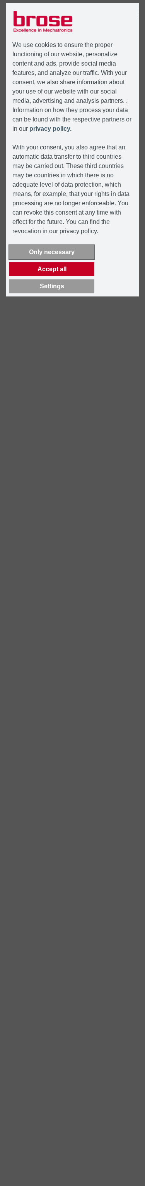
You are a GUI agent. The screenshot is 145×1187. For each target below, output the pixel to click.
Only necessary (52, 252)
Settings (52, 286)
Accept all (52, 269)
